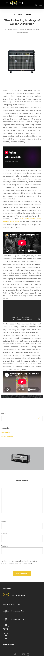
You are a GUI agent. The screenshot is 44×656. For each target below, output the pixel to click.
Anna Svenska (13, 29)
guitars (28, 14)
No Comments (22, 32)
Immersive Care (17, 611)
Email (4, 534)
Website (4, 546)
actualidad (18, 14)
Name (4, 521)
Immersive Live (17, 619)
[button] (40, 4)
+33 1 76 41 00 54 (18, 595)
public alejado (7, 436)
